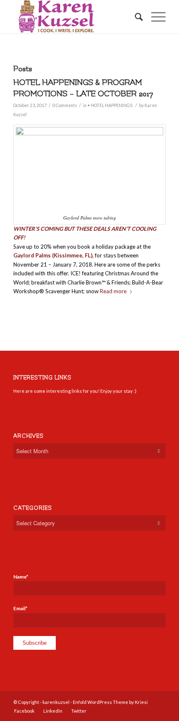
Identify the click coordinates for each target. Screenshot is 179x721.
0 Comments (64, 105)
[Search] (135, 16)
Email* (20, 608)
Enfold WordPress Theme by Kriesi (110, 702)
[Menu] (154, 16)
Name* (20, 577)
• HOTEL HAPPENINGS (109, 105)
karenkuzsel (56, 702)
